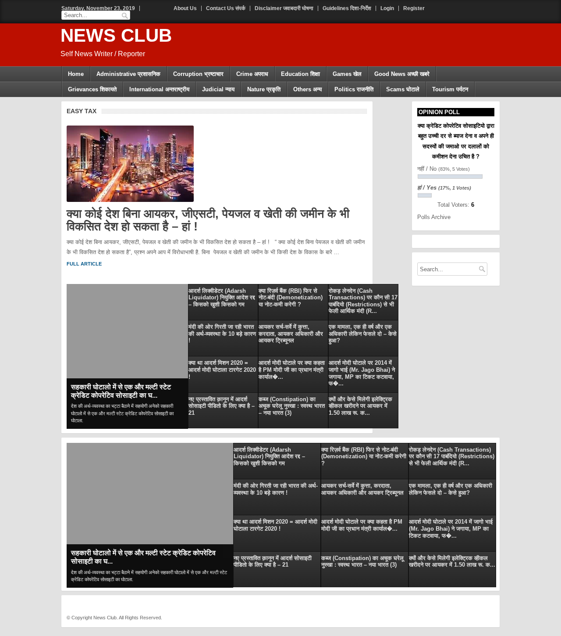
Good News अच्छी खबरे (402, 74)
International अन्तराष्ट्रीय (159, 89)
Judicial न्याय (218, 89)
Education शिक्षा (300, 74)
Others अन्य (307, 89)
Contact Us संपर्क (225, 8)
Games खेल (347, 74)
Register (414, 8)
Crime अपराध (252, 74)
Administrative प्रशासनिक (128, 74)
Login (387, 8)
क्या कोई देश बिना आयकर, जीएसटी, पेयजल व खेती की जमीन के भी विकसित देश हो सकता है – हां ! (208, 220)
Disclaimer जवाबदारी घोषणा (284, 8)
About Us (185, 8)
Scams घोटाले (402, 89)
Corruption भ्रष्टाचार (198, 74)
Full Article (84, 263)
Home (76, 74)
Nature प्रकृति (263, 89)
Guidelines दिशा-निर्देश (347, 8)
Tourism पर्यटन (450, 89)
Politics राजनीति (353, 89)
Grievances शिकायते (92, 89)
